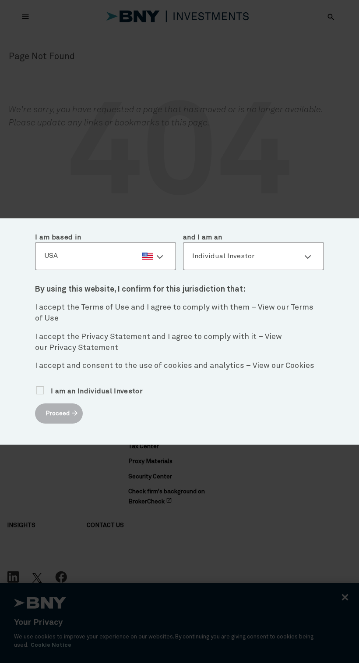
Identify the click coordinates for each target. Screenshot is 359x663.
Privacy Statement (83, 348)
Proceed (58, 413)
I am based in (58, 237)
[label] (105, 256)
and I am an (202, 237)
